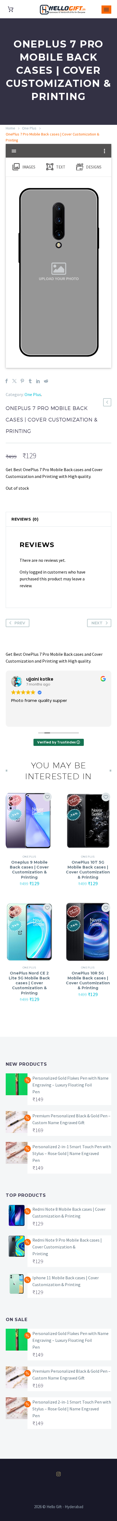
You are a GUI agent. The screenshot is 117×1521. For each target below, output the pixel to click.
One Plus (29, 128)
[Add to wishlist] (47, 797)
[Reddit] (46, 381)
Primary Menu (106, 9)
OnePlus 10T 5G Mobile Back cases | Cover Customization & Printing (88, 870)
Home (10, 128)
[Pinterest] (22, 381)
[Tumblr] (30, 381)
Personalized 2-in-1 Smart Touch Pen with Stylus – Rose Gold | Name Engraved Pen (71, 1153)
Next (97, 623)
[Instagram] (58, 1474)
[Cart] (11, 9)
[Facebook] (6, 381)
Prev (19, 623)
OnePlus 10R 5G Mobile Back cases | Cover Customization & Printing (88, 981)
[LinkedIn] (38, 381)
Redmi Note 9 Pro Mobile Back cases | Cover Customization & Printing (67, 1246)
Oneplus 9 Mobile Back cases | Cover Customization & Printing (29, 870)
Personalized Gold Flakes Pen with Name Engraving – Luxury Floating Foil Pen (70, 1084)
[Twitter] (14, 381)
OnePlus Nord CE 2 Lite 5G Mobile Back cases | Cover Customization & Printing (29, 983)
